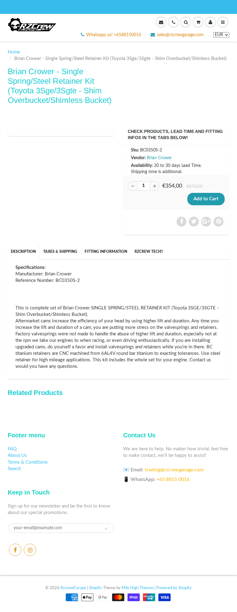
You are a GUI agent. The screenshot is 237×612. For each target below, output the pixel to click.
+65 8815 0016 (172, 479)
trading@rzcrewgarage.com (174, 469)
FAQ (12, 449)
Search (14, 468)
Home (14, 52)
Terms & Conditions (28, 462)
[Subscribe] (106, 528)
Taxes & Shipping (60, 251)
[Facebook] (15, 550)
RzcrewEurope (73, 588)
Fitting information (106, 251)
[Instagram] (30, 550)
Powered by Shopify (174, 588)
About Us (17, 455)
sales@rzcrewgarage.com (180, 35)
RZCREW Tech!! (149, 251)
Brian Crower (159, 158)
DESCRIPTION (23, 251)
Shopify (95, 588)
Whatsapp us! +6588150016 (113, 35)
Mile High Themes (138, 588)
